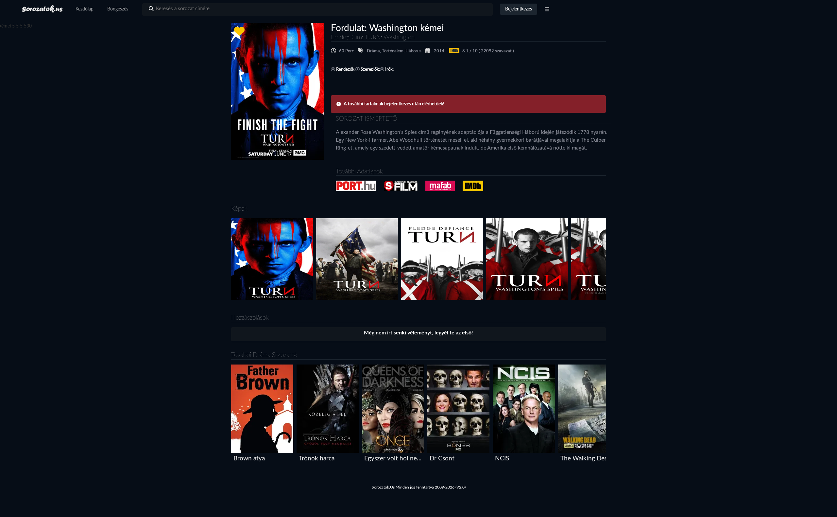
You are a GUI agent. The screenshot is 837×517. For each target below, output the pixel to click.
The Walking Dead (585, 458)
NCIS (502, 458)
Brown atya (249, 458)
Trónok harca (316, 458)
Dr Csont (442, 458)
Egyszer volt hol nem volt (394, 458)
